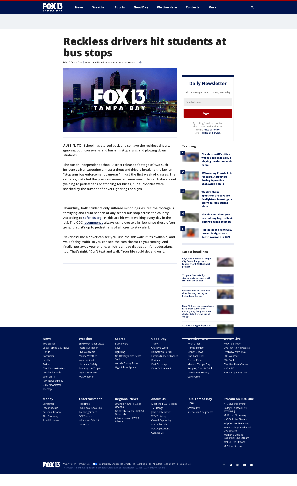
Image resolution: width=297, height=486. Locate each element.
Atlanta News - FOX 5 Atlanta (127, 420)
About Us (158, 399)
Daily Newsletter (52, 384)
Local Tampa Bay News (56, 347)
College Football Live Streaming (235, 409)
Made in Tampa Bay (199, 364)
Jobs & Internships (161, 412)
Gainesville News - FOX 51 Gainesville (129, 412)
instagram (238, 465)
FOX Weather (86, 376)
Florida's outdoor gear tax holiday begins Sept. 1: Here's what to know (217, 218)
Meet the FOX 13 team (164, 403)
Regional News (126, 399)
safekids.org (92, 218)
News (87, 62)
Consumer (48, 356)
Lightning (120, 351)
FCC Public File (159, 424)
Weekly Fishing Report (127, 363)
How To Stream (232, 343)
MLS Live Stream (233, 446)
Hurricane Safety (88, 364)
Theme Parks (195, 360)
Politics (47, 364)
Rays (117, 347)
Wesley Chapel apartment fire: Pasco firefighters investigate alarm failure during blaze (216, 199)
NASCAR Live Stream (235, 419)
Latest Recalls (50, 407)
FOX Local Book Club (90, 407)
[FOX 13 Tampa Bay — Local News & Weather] (54, 7)
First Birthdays (159, 364)
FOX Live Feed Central (236, 364)
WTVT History (159, 416)
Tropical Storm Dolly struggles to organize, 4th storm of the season (196, 278)
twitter (231, 465)
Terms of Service (210, 132)
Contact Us (157, 432)
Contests (84, 424)
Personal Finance (52, 412)
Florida (46, 351)
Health (46, 360)
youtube (245, 465)
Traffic (154, 343)
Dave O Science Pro (162, 368)
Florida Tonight (196, 347)
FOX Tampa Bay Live (235, 372)
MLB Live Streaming (235, 415)
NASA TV (229, 368)
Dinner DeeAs (195, 351)
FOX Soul (229, 360)
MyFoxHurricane (88, 372)
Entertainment (90, 399)
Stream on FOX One (239, 399)
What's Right (194, 343)
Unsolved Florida (52, 372)
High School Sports (125, 367)
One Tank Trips (196, 356)
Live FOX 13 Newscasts (237, 347)
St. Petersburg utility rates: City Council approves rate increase (196, 328)
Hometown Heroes (162, 351)
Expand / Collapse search (252, 7)
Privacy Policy (212, 129)
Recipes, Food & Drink (200, 368)
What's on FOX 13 (89, 420)
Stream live (194, 407)
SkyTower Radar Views (91, 343)
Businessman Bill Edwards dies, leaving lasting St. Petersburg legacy (196, 293)
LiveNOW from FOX (235, 351)
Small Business (51, 420)
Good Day (158, 339)
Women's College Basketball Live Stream (236, 436)
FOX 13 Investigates (54, 368)
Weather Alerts (87, 360)
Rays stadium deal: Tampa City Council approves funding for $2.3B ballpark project (196, 262)
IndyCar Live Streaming (236, 423)
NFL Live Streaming (234, 403)
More (212, 7)
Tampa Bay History (198, 372)
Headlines (84, 403)
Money (48, 399)
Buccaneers (121, 343)
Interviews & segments (200, 412)
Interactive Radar (88, 347)
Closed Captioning (161, 420)
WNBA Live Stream (234, 442)
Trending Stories (88, 412)
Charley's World (159, 347)
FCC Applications (160, 428)
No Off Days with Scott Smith (128, 357)
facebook (224, 465)
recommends (93, 222)
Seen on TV (49, 376)
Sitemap (47, 389)
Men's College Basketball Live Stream (237, 429)
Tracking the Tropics (90, 368)
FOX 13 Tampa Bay (72, 62)
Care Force (194, 376)
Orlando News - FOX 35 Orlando (128, 405)
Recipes (155, 360)
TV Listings (157, 407)
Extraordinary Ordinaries (164, 356)
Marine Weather (88, 356)
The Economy (50, 416)
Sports (120, 339)
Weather (85, 339)
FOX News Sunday (53, 380)
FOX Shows (85, 416)
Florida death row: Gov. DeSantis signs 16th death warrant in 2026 (216, 233)
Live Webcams (87, 351)
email (251, 465)
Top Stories (49, 343)
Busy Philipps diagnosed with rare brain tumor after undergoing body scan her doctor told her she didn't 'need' (198, 311)
